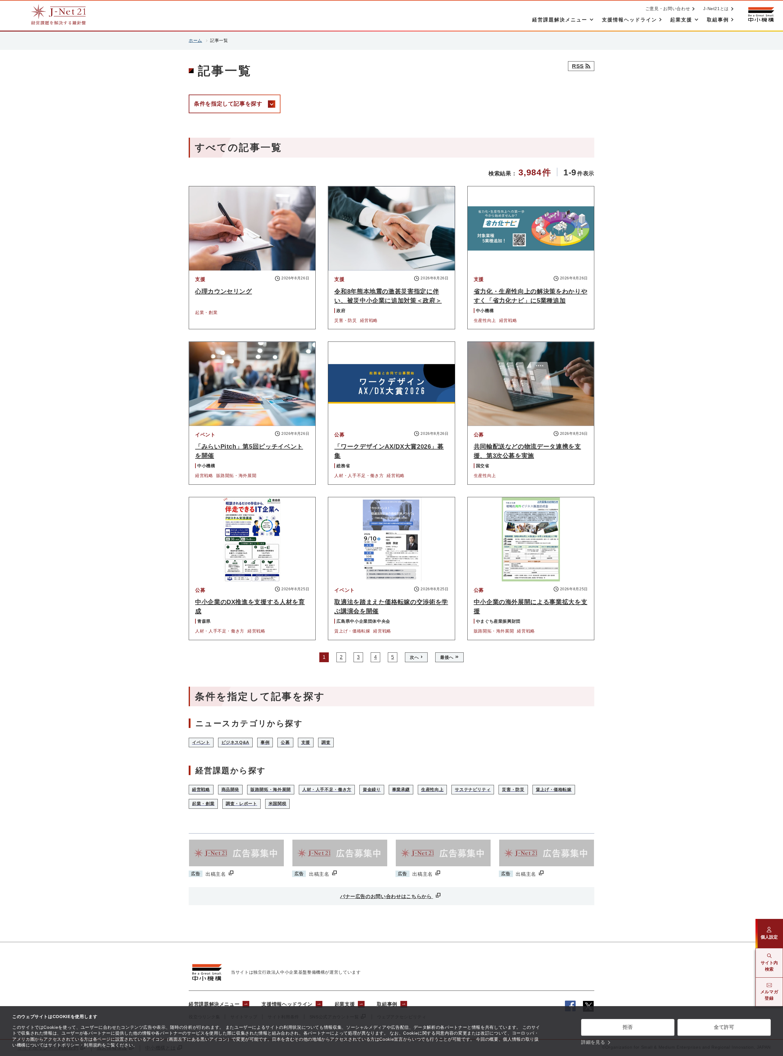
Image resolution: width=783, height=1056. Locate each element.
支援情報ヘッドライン (287, 1004)
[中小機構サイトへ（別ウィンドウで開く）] (761, 14)
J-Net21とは (716, 8)
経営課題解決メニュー (214, 1004)
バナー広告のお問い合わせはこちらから (386, 896)
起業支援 (345, 1004)
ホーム (195, 40)
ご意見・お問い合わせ (667, 8)
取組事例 (387, 1004)
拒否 (628, 1027)
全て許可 (724, 1027)
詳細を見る (593, 1042)
